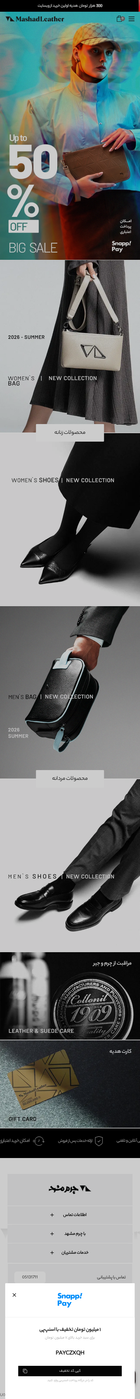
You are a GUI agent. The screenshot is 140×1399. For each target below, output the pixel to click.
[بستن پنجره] (14, 1294)
